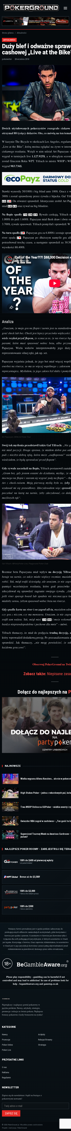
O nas (4, 1067)
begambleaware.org (29, 984)
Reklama (5, 1072)
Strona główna (8, 33)
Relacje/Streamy (45, 1039)
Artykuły (41, 1034)
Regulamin (6, 1077)
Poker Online (7, 1045)
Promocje (6, 1039)
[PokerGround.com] (31, 8)
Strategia (42, 1045)
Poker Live (6, 1050)
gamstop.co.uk (51, 984)
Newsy (4, 1034)
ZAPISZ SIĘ (11, 1113)
